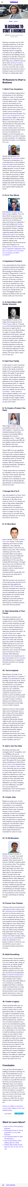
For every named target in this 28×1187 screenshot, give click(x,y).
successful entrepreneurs (15, 974)
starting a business (16, 63)
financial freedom (8, 164)
